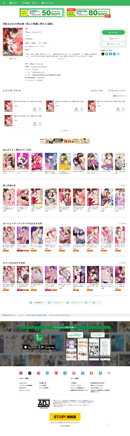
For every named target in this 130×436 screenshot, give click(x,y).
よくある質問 (42, 385)
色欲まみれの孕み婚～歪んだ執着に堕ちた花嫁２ (69, 102)
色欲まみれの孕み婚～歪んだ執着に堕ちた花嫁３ (111, 102)
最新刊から (123, 96)
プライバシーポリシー (76, 385)
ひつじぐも (35, 32)
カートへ (115, 38)
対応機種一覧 (42, 383)
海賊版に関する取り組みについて (79, 390)
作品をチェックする (115, 44)
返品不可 (27, 49)
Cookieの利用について (96, 388)
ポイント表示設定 (43, 388)
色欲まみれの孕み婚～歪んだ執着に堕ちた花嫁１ (28, 102)
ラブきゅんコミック (38, 72)
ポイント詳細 (42, 43)
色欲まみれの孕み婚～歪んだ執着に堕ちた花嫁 (46, 75)
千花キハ (27, 32)
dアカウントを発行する (58, 422)
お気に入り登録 (98, 90)
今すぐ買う (115, 32)
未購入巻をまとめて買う (118, 90)
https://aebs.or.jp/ (58, 406)
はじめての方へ (23, 383)
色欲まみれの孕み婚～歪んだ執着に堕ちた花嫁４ (28, 117)
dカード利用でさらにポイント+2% (34, 46)
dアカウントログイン (24, 390)
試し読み (14, 58)
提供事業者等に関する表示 (97, 383)
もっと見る (122, 185)
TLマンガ (35, 69)
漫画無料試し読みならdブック (9, 315)
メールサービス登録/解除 (25, 385)
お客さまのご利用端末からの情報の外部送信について (100, 391)
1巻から (115, 96)
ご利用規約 (73, 383)
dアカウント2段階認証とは (78, 388)
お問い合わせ (22, 388)
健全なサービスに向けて (97, 385)
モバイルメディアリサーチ (39, 66)
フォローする (40, 32)
